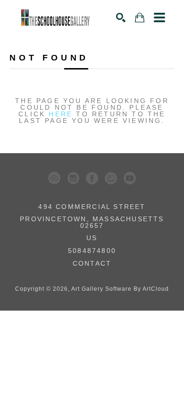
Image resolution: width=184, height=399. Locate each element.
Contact (92, 263)
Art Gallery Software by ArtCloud (120, 289)
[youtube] (130, 178)
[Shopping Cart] (139, 17)
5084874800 (92, 250)
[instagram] (73, 178)
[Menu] (159, 17)
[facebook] (92, 178)
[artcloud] (54, 178)
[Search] (120, 17)
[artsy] (111, 178)
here (61, 114)
